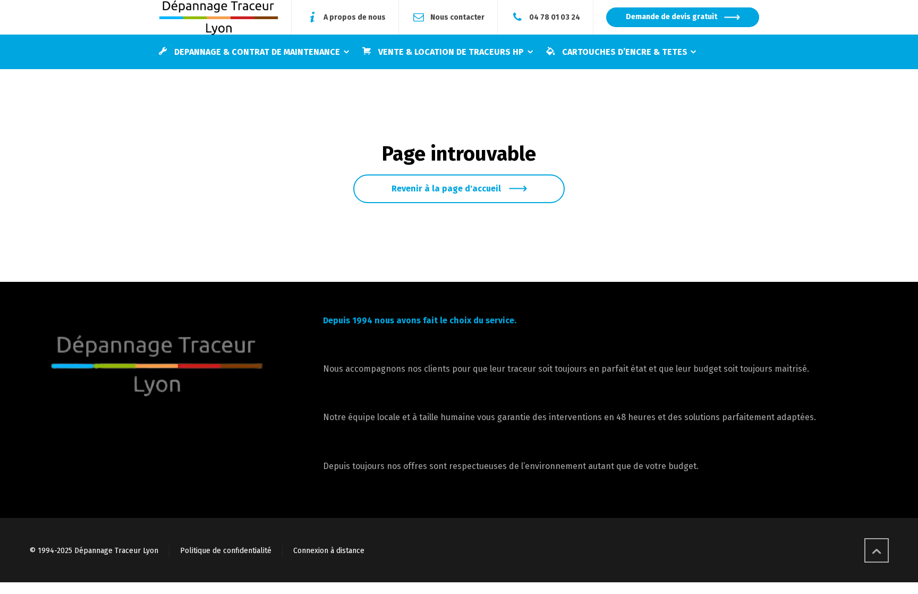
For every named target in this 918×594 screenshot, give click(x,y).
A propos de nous (355, 16)
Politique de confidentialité (225, 550)
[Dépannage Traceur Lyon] (218, 17)
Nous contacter (457, 16)
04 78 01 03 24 (554, 16)
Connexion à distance (328, 550)
